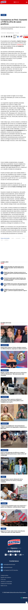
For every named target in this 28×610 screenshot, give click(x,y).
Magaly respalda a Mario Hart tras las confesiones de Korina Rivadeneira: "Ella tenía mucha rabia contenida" (14, 374)
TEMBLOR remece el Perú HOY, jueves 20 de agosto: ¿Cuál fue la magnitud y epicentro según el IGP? (15, 290)
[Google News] (17, 551)
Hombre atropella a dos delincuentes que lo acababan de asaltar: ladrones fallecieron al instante (14, 267)
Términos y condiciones (6, 581)
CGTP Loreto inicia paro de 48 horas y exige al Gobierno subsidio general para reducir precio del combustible (13, 454)
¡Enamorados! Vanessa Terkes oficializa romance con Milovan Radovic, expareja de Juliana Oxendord (14, 348)
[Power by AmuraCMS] (24, 597)
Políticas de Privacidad (6, 583)
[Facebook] (6, 36)
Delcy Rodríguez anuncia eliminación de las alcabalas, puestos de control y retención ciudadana (12, 480)
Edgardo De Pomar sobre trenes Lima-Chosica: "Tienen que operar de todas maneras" (13, 531)
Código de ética (4, 575)
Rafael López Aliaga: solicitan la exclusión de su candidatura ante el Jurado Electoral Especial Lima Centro (15, 273)
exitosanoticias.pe (8, 567)
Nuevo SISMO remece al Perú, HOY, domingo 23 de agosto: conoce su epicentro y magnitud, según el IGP (15, 284)
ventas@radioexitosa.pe (9, 564)
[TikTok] (19, 551)
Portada (17, 32)
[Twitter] (4, 36)
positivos (6, 240)
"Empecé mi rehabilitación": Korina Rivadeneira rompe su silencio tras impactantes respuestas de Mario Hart (14, 427)
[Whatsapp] (2, 36)
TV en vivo (3, 579)
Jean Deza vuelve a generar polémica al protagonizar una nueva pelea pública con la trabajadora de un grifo (12, 401)
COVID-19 (20, 44)
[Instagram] (15, 551)
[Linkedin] (9, 36)
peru (2, 240)
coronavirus (18, 238)
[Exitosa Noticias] (3, 2)
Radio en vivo (4, 585)
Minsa (23, 238)
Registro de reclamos (6, 577)
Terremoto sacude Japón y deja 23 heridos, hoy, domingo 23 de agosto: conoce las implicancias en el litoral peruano (15, 279)
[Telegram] (11, 36)
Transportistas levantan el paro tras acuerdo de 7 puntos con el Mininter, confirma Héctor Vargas (13, 506)
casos (12, 238)
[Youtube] (13, 551)
